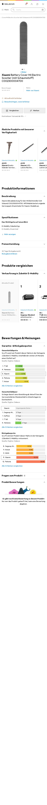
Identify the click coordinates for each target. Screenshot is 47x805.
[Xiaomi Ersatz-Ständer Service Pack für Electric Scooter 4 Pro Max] (9, 155)
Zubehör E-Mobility (8, 160)
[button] (23, 98)
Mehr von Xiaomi (32, 89)
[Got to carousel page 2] (24, 69)
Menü (6, 10)
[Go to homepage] (8, 4)
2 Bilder (23, 72)
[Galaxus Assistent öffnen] (37, 4)
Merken (36, 110)
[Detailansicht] (23, 374)
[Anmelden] (32, 4)
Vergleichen (14, 110)
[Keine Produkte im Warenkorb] (43, 4)
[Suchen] (13, 9)
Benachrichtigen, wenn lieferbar (17, 102)
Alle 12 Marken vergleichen (12, 386)
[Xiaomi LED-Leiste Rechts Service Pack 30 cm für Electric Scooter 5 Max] (28, 155)
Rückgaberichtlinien (9, 254)
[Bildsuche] (42, 10)
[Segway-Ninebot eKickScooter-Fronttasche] (28, 300)
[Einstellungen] (26, 4)
